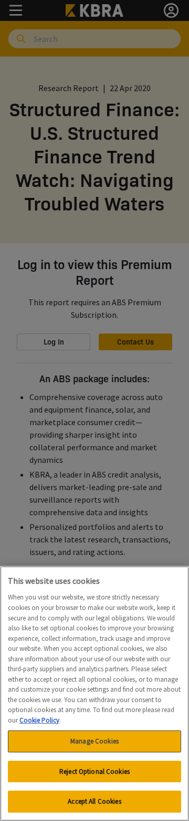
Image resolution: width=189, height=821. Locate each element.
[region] (94, 693)
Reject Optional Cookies (94, 771)
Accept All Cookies (94, 801)
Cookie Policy (39, 720)
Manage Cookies (94, 741)
